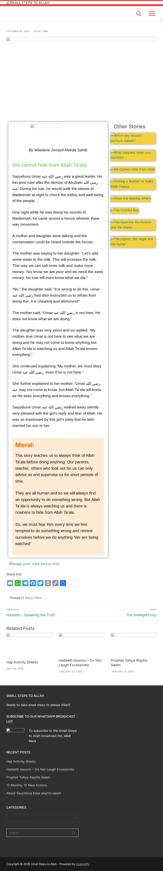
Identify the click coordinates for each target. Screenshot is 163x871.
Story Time (40, 31)
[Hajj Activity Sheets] (29, 645)
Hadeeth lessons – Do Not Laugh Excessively (80, 662)
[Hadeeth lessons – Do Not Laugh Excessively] (82, 645)
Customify (82, 864)
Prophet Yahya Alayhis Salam (28, 777)
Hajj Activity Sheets (22, 662)
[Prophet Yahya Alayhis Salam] (134, 645)
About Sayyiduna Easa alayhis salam (33, 793)
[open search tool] (139, 14)
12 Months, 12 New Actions (26, 785)
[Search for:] (42, 833)
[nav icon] (153, 13)
